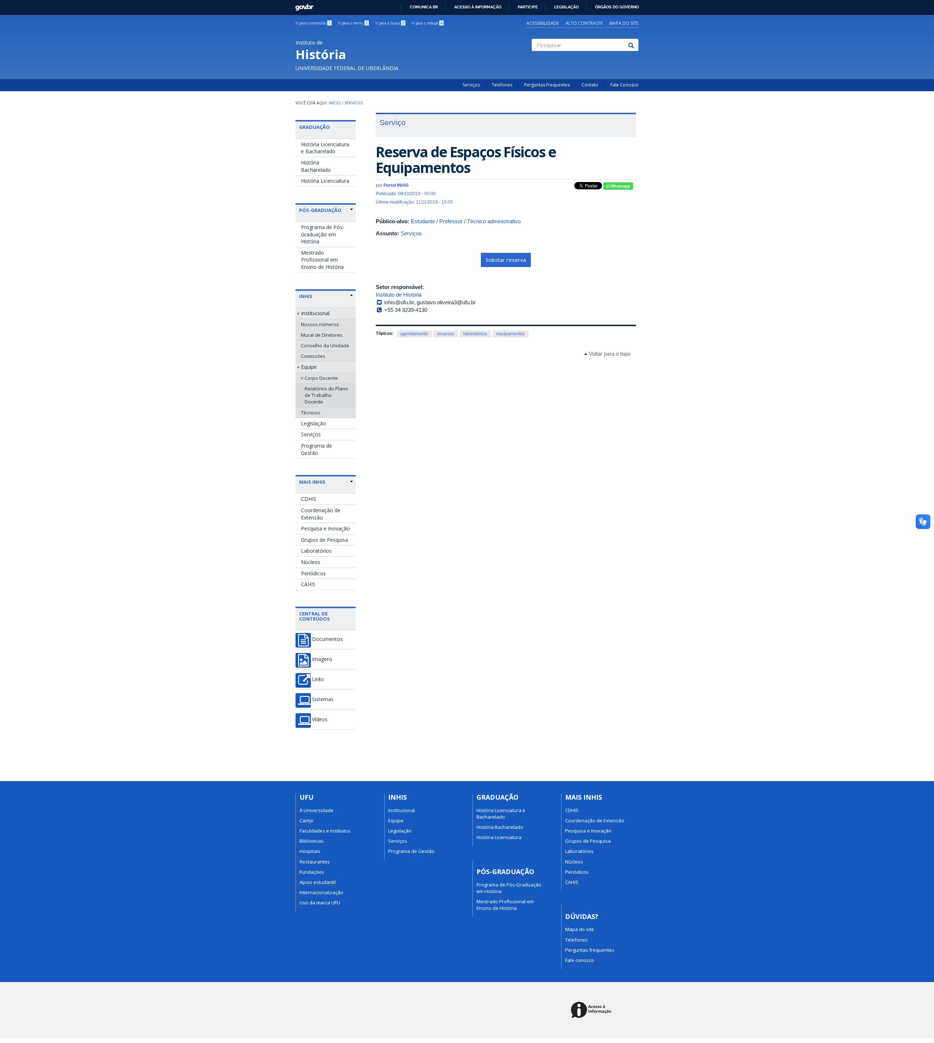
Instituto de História (398, 294)
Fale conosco (579, 960)
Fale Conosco (624, 85)
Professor (451, 221)
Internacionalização (321, 892)
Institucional (315, 313)
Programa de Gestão (316, 449)
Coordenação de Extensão (320, 514)
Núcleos (310, 562)
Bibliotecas (312, 841)
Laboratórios (316, 550)
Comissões (313, 356)
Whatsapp (620, 186)
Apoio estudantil (318, 882)
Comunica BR (424, 6)
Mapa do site (623, 23)
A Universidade (316, 810)
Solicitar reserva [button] (506, 259)
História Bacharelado (316, 166)
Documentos (327, 639)
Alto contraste (584, 23)
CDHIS (308, 498)
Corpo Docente (321, 378)
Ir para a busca (389, 23)
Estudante (423, 221)
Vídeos (320, 719)
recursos (445, 333)
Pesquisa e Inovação (325, 528)
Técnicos (310, 412)
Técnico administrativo (494, 221)
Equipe (309, 366)
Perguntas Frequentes (547, 85)
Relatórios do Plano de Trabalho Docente (326, 395)
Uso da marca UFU (320, 902)
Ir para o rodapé (427, 23)
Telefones (502, 85)
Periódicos (313, 573)
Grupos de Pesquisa (324, 539)
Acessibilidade (542, 23)
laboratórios (475, 333)
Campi (306, 820)
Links (318, 679)
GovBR (302, 5)
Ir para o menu (353, 23)
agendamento (414, 333)
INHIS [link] (305, 296)
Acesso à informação (477, 6)
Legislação (566, 6)
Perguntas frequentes (589, 950)
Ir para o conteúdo (313, 23)
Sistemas (322, 699)
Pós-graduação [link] (320, 210)
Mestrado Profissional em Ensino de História (322, 259)
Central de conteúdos (314, 616)
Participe (528, 6)
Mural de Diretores (322, 335)
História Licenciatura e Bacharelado (325, 148)
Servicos (353, 102)
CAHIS (308, 584)
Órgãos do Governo (617, 6)
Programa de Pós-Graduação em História (322, 234)
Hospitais (310, 851)
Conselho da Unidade (325, 345)
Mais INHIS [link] (312, 481)
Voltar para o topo (608, 354)
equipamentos (510, 333)
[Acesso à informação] (592, 1010)
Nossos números (320, 324)
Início (335, 102)
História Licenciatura (325, 180)
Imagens (322, 659)
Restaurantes (315, 861)
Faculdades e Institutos (325, 830)
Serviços (471, 85)
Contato (590, 85)
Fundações (312, 872)
